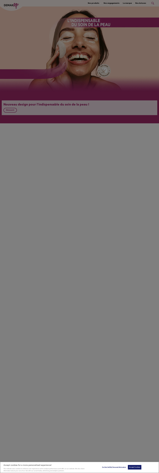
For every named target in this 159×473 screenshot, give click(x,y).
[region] (79, 467)
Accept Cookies (134, 467)
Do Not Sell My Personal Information (114, 467)
